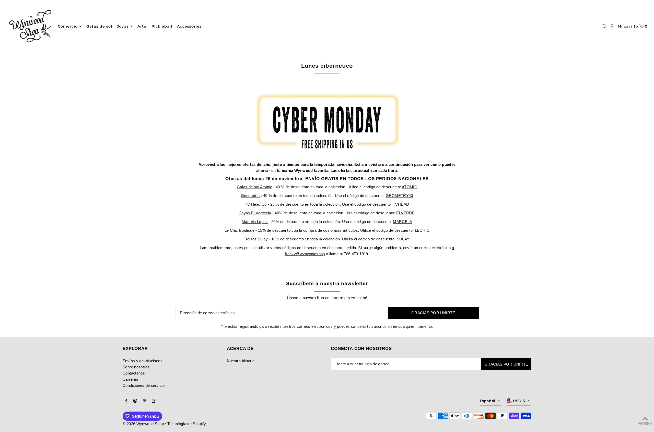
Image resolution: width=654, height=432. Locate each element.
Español (487, 401)
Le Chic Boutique (239, 230)
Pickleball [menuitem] (161, 26)
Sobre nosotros (136, 367)
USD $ (519, 401)
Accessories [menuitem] (189, 26)
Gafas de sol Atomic (254, 187)
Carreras (130, 379)
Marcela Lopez (255, 221)
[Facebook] (126, 401)
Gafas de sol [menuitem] (99, 26)
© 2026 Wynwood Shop (143, 424)
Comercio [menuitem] (68, 26)
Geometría (250, 195)
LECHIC (422, 230)
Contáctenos (134, 373)
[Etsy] (153, 401)
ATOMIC (409, 187)
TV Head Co (256, 204)
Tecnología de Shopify (186, 424)
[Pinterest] (144, 401)
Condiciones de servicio (144, 385)
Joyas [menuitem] (123, 26)
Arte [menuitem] (141, 26)
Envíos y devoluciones (142, 361)
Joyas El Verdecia (255, 213)
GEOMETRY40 (399, 195)
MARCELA (402, 221)
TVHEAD (401, 204)
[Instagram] (135, 401)
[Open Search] (604, 26)
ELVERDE (405, 213)
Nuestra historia (241, 361)
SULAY (403, 239)
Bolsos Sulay (256, 239)
